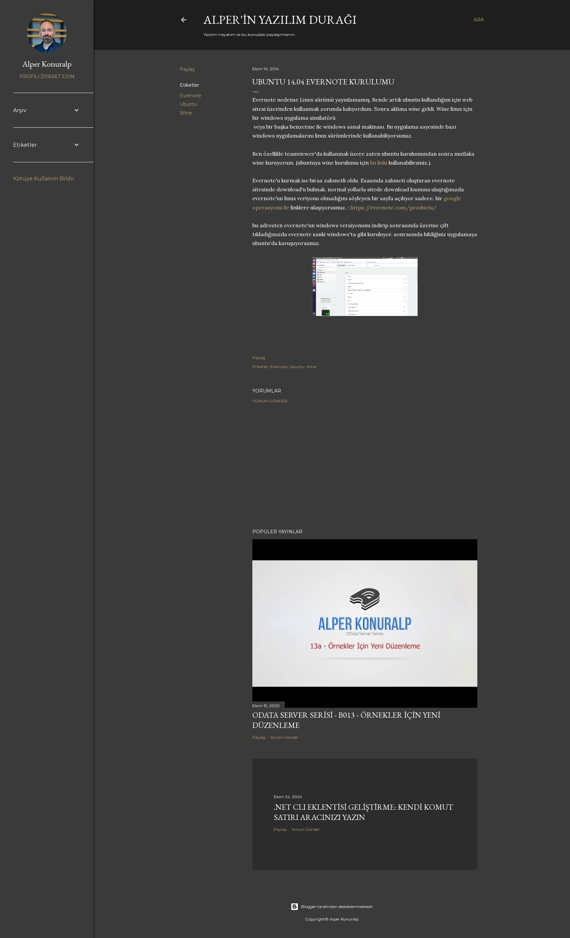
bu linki (378, 162)
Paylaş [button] (187, 69)
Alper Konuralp (47, 64)
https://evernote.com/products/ (393, 207)
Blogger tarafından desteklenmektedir (337, 906)
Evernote (190, 96)
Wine (186, 113)
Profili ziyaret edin (47, 76)
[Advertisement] (364, 466)
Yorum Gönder (270, 400)
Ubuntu (188, 104)
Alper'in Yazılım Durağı (280, 19)
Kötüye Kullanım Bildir (44, 178)
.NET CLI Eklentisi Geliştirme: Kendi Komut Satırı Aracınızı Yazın (363, 812)
